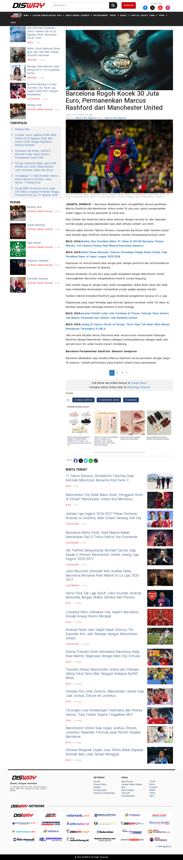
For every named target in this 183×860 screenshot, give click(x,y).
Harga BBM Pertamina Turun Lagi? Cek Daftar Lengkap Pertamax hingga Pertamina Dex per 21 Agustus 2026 (35, 192)
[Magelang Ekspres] (159, 823)
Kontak (97, 781)
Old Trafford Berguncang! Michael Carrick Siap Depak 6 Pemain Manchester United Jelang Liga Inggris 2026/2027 (102, 554)
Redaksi (97, 787)
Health (144, 15)
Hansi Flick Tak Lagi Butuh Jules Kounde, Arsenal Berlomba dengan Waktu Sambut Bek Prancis (103, 595)
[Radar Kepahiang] (132, 831)
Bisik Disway (127, 781)
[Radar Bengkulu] (51, 839)
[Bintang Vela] (18, 111)
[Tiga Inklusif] (18, 249)
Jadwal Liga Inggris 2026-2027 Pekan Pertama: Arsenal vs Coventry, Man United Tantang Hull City (104, 516)
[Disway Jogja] (78, 831)
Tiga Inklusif (34, 243)
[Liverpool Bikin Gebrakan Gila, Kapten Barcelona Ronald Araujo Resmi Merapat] (160, 617)
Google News (139, 383)
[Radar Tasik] (78, 815)
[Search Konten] (113, 5)
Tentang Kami (100, 790)
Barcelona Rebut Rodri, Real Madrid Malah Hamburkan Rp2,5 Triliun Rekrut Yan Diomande (101, 534)
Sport (162, 15)
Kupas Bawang (36, 225)
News (26, 15)
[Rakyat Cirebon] (159, 815)
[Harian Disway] (51, 815)
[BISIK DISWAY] (16, 15)
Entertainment (101, 15)
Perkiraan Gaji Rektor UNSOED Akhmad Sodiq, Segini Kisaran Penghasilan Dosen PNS (31, 154)
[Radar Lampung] (105, 823)
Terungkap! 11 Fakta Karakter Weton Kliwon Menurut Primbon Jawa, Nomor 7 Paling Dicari (34, 179)
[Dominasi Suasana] (18, 285)
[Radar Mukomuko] (23, 839)
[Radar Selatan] (159, 839)
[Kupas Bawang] (18, 231)
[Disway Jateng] (132, 823)
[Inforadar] (78, 823)
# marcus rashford (83, 399)
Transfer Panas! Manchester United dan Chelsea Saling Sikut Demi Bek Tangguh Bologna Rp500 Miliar (102, 674)
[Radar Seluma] (105, 839)
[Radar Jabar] (105, 831)
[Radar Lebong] (78, 839)
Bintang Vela (34, 105)
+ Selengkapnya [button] (163, 846)
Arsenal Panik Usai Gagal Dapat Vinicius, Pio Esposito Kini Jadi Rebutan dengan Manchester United (102, 634)
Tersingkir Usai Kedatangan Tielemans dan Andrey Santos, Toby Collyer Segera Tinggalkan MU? (104, 712)
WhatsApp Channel (138, 387)
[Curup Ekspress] (159, 831)
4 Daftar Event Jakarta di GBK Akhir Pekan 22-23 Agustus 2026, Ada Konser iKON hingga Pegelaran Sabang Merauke (34, 140)
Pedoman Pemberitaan (104, 793)
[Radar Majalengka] (51, 831)
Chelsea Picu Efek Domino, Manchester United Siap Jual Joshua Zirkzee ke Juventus (105, 693)
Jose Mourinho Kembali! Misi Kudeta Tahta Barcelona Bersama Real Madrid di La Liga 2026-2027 (103, 575)
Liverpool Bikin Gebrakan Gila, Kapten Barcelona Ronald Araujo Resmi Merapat (102, 614)
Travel (113, 15)
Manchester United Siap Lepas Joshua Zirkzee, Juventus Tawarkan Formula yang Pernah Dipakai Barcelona (103, 732)
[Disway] (23, 815)
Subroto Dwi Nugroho (86, 118)
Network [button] (129, 5)
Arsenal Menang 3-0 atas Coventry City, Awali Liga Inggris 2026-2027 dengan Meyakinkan (42, 89)
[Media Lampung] (105, 815)
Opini (13, 22)
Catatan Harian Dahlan (44, 15)
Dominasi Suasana (37, 279)
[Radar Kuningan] (23, 831)
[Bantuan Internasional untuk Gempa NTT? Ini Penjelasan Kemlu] (18, 73)
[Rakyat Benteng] (132, 839)
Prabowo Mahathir (38, 261)
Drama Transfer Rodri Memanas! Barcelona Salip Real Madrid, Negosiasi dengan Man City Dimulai (103, 654)
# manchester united (109, 399)
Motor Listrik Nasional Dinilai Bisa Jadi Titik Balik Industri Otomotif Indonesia (43, 52)
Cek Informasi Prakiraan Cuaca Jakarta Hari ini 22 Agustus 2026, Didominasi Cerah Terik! (42, 33)
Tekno (152, 15)
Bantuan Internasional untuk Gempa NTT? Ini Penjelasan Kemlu (43, 70)
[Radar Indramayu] (132, 815)
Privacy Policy (100, 784)
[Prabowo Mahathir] (18, 267)
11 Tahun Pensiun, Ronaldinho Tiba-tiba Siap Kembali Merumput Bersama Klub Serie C (100, 478)
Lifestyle (134, 15)
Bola (59, 15)
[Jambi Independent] (23, 823)
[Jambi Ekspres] (51, 823)
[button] (119, 60)
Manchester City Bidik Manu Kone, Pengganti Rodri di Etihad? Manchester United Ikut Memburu (104, 497)
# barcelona (130, 399)
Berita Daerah (72, 15)
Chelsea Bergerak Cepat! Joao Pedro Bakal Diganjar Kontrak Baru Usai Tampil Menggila (104, 752)
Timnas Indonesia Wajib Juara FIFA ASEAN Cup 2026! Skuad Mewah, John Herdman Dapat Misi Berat (33, 167)
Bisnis (123, 15)
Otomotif (85, 15)
